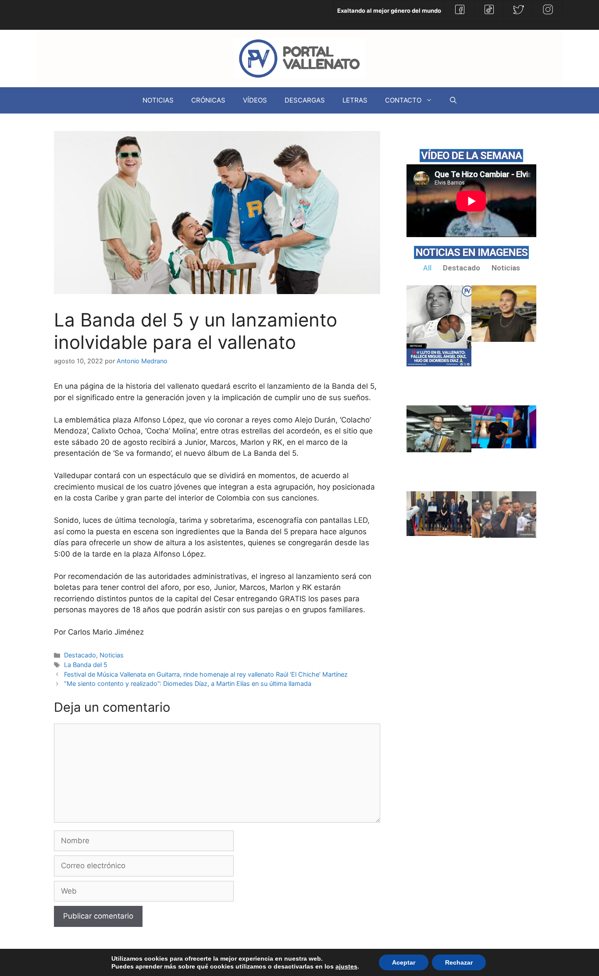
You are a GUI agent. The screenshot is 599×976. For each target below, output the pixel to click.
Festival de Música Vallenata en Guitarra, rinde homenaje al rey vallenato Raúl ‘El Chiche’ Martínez (206, 674)
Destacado (80, 655)
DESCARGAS (305, 100)
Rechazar (459, 962)
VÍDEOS (255, 100)
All (427, 267)
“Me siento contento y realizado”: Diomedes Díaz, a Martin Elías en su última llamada (187, 683)
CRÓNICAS (208, 100)
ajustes (346, 966)
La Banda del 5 (85, 664)
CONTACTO (403, 100)
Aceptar (403, 962)
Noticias (112, 655)
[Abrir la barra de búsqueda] (453, 100)
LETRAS (354, 100)
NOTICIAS (158, 100)
